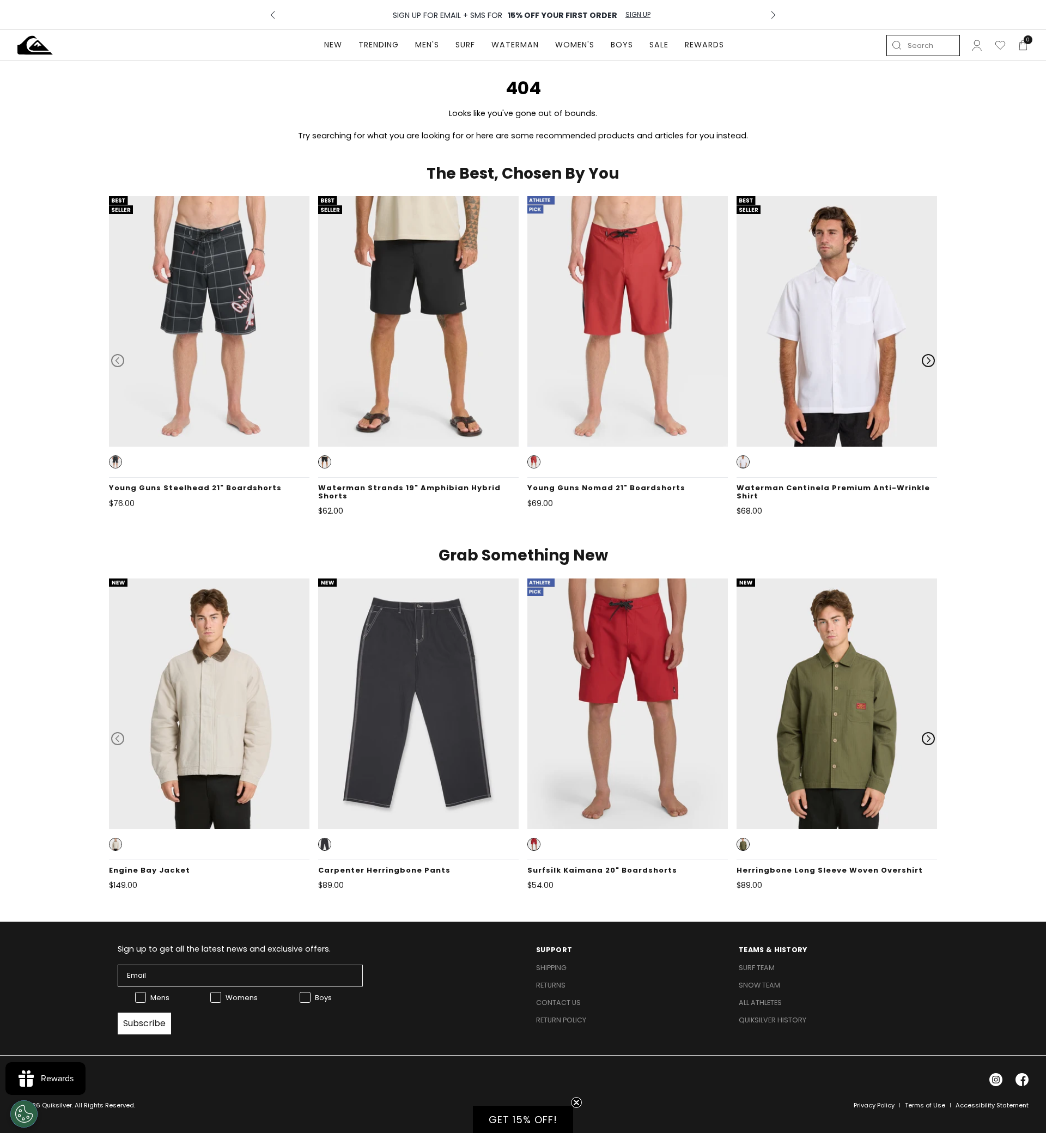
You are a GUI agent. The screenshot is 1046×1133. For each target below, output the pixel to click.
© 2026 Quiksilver (44, 1105)
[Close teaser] (576, 1102)
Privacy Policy (874, 1105)
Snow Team (759, 985)
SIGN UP (637, 14)
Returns (550, 985)
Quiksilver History (772, 1020)
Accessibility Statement (992, 1105)
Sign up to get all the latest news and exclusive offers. (224, 948)
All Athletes (760, 1002)
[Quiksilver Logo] (35, 45)
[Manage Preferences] (24, 1114)
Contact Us (558, 1002)
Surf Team (757, 967)
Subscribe (144, 1023)
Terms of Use (925, 1105)
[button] (115, 461)
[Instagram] (995, 1079)
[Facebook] (1022, 1079)
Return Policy (561, 1020)
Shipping (551, 967)
